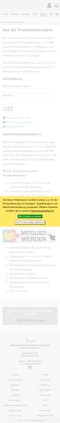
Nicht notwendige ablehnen (30, 222)
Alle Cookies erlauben (30, 216)
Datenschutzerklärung (42, 210)
